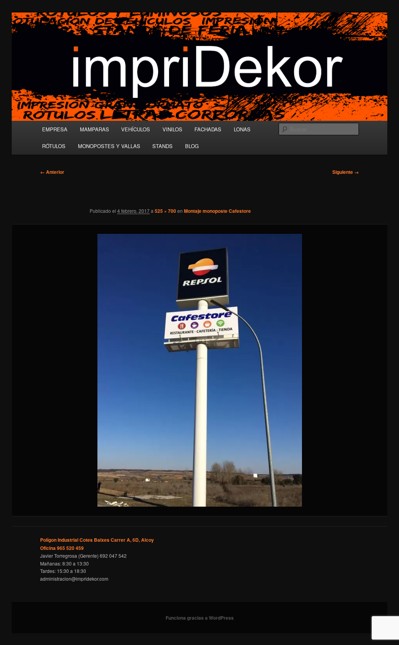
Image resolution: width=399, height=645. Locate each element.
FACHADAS (207, 129)
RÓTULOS (53, 146)
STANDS (162, 146)
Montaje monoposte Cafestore (217, 210)
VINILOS (172, 129)
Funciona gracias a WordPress (200, 617)
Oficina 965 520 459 (62, 547)
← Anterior (52, 171)
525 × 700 (165, 210)
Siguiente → (345, 171)
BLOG (192, 146)
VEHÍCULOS (135, 129)
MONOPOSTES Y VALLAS (109, 146)
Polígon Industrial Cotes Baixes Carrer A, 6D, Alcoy (97, 539)
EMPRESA (54, 129)
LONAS (242, 129)
